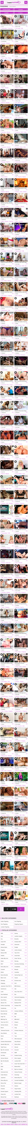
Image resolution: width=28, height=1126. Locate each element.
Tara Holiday (4, 681)
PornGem (17, 412)
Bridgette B (4, 547)
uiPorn (17, 813)
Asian (3, 87)
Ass (24, 533)
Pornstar (8, 236)
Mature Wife (7, 952)
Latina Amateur (21, 950)
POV (21, 983)
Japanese (7, 1077)
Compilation (21, 966)
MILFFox (17, 768)
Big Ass (24, 176)
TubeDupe (4, 100)
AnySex (3, 308)
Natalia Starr (18, 340)
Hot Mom (7, 1055)
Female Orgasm (7, 1091)
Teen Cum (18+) (7, 1022)
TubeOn (17, 531)
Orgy (21, 1027)
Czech (11, 384)
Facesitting (22, 874)
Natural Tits (20, 117)
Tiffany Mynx (4, 28)
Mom (10, 488)
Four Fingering (4, 924)
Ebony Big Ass (7, 1080)
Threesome (20, 310)
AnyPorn (17, 115)
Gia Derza (10, 354)
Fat (21, 1008)
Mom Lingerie (21, 1058)
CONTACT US (24, 1124)
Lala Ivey (3, 844)
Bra (26, 265)
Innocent (21, 1049)
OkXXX (17, 41)
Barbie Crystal (5, 265)
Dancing (11, 221)
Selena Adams (19, 488)
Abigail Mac (10, 636)
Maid (3, 221)
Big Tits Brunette (7, 1061)
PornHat (3, 56)
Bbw (21, 191)
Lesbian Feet (21, 1094)
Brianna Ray (18, 859)
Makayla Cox (4, 755)
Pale (21, 1033)
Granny (21, 87)
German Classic (7, 1024)
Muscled (7, 1085)
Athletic (7, 955)
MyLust (17, 145)
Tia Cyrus (23, 354)
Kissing (10, 399)
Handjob (3, 43)
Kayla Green (18, 829)
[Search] (25, 2)
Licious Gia (24, 859)
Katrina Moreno (19, 384)
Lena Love (4, 384)
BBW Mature (21, 986)
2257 (19, 1124)
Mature (17, 87)
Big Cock (11, 443)
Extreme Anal (21, 980)
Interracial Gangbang (21, 997)
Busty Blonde (7, 1013)
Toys (21, 1036)
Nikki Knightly (18, 785)
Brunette (7, 102)
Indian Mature (7, 1074)
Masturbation (22, 58)
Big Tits (9, 72)
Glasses (6, 221)
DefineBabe (4, 41)
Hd (16, 102)
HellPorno (18, 249)
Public (25, 132)
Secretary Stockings (21, 963)
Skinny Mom (21, 1044)
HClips (17, 679)
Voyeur (21, 977)
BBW (21, 1013)
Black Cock (7, 977)
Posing (9, 58)
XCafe (3, 145)
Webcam (9, 518)
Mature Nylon (7, 947)
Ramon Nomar (5, 176)
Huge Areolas (21, 1088)
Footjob (21, 947)
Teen (25, 310)
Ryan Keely (4, 518)
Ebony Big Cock (7, 966)
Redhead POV (21, 1002)
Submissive (7, 988)
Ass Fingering (18, 921)
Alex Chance (4, 295)
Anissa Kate (4, 726)
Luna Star (18, 206)
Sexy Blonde (7, 1033)
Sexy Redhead (7, 994)
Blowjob (8, 43)
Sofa (19, 592)
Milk (7, 1069)
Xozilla (3, 382)
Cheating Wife (21, 1091)
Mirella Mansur (19, 711)
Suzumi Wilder (19, 473)
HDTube (3, 71)
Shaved (9, 726)
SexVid (3, 175)
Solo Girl (20, 726)
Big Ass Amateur (21, 1069)
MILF (7, 963)
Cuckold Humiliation (21, 1080)
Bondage (7, 980)
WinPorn (3, 739)
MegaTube (18, 160)
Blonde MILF (21, 1066)
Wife (25, 147)
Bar (21, 1016)
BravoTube (18, 26)
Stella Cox (4, 829)
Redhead (21, 1097)
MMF (21, 1052)
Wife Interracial (21, 1038)
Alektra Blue (18, 161)
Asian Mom (21, 955)
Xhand (17, 278)
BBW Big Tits (7, 1019)
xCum (3, 234)
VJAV (17, 219)
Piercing (21, 961)
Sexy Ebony (7, 1000)
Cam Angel (18, 28)
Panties (5, 340)
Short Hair (4, 132)
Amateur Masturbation (7, 1042)
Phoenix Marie (5, 785)
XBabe (17, 130)
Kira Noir (11, 696)
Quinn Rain (4, 325)
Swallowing (7, 1008)
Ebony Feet (7, 1083)
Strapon (21, 1022)
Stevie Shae (4, 636)
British (7, 972)
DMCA (16, 1124)
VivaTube (3, 427)
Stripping (10, 711)
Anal (22, 72)
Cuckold (7, 969)
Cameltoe (21, 972)
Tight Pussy (7, 1047)
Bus (21, 994)
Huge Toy (7, 1016)
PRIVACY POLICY (10, 1124)
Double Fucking (21, 1055)
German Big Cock (21, 975)
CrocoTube (18, 100)
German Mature (7, 1058)
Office (7, 904)
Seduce (21, 1085)
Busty (21, 147)
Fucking (17, 147)
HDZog (3, 368)
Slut (21, 988)
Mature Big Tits (21, 1077)
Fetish (5, 280)
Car (7, 1063)
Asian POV (7, 941)
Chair (10, 622)
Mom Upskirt (7, 997)
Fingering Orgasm (19, 924)
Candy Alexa (10, 251)
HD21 (3, 887)
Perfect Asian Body (7, 1005)
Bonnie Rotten (4, 369)
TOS (5, 1124)
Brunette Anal (7, 1011)
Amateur (9, 147)
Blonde (8, 132)
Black (3, 58)
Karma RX (18, 354)
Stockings (21, 1074)
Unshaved (4, 147)
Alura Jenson (4, 354)
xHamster (18, 501)
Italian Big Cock (7, 958)
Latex (7, 991)
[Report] (12, 27)
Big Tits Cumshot (7, 1049)
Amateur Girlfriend (21, 1011)
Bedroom (25, 414)
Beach (7, 1027)
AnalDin (17, 338)
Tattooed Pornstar (7, 1030)
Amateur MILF (21, 941)
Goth (7, 1038)
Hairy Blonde (21, 1041)
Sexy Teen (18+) (21, 991)
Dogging (7, 950)
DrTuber (3, 86)
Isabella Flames (19, 577)
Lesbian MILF (21, 1061)
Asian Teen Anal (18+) (21, 1063)
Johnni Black (18, 518)
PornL (17, 56)
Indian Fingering (4, 921)
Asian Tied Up (21, 958)
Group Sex (18, 132)
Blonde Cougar (21, 1083)
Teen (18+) (21, 952)
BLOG (2, 1124)
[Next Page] (20, 909)
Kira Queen (4, 251)
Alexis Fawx (18, 755)
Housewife (20, 636)
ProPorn (17, 189)
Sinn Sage (4, 458)
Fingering (17, 43)
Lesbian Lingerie (21, 936)
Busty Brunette (7, 975)
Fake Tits (22, 429)
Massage (3, 161)
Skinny (17, 280)
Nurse (7, 1036)
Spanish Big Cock (7, 1044)
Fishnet (17, 58)
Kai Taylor (18, 72)
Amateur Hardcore (21, 1030)
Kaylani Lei (24, 161)
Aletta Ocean (4, 72)
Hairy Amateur (21, 1000)
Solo (6, 58)
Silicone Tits (7, 1002)
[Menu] (2, 2)
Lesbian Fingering (5, 927)
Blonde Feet (7, 1097)
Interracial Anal (7, 1072)
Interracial (10, 28)
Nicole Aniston (4, 399)
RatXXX (17, 71)
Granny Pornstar (21, 1072)
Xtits (3, 26)
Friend (17, 666)
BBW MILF (21, 1019)
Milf (22, 28)
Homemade (7, 1052)
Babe (3, 117)
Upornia (3, 204)
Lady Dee (4, 592)
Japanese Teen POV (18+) (7, 986)
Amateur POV (21, 1005)
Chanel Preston (5, 696)
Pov (8, 384)
